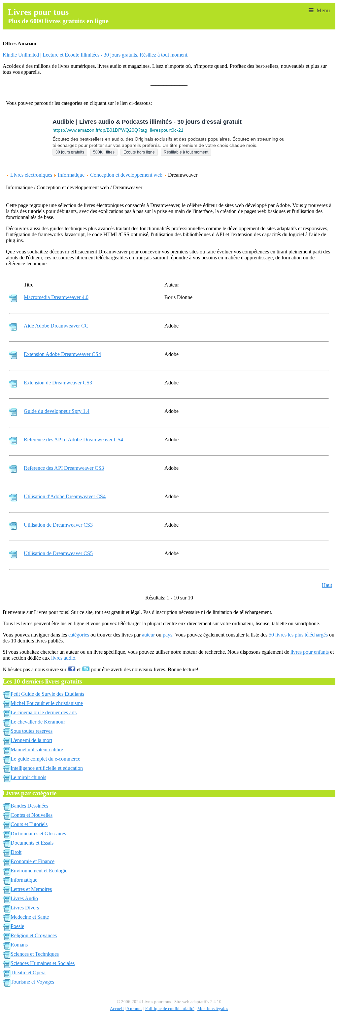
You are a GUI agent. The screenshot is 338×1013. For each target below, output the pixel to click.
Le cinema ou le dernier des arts (44, 712)
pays (167, 635)
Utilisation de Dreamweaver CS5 (58, 553)
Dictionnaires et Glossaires (38, 833)
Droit (16, 852)
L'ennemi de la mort (31, 740)
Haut (327, 585)
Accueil (117, 1008)
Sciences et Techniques (35, 954)
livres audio (63, 658)
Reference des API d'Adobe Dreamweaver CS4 (73, 439)
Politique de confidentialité (169, 1008)
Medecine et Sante (30, 917)
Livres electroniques (31, 175)
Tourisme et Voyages (32, 982)
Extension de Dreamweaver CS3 (58, 382)
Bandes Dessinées (29, 806)
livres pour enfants (309, 652)
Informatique (71, 175)
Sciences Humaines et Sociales (43, 963)
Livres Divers (25, 907)
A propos (134, 1008)
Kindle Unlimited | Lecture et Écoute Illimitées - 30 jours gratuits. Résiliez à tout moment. (95, 55)
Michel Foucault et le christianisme (47, 703)
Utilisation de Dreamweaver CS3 (58, 525)
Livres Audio (24, 898)
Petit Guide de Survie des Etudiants (47, 694)
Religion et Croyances (34, 935)
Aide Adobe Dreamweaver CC (56, 326)
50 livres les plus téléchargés (298, 635)
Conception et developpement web (126, 175)
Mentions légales (212, 1008)
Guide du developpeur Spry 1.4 (56, 411)
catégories (78, 635)
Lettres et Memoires (31, 889)
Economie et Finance (32, 861)
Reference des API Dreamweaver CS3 (64, 468)
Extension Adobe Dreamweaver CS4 (62, 354)
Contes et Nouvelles (31, 815)
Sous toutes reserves (31, 731)
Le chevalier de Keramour (38, 722)
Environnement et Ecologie (39, 870)
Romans (19, 944)
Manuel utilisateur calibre (37, 749)
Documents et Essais (32, 843)
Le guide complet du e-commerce (45, 759)
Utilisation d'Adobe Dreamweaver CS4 (65, 496)
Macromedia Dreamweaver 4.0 (56, 297)
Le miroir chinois (28, 777)
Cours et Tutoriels (29, 824)
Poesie (17, 926)
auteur (148, 635)
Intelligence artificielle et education (47, 768)
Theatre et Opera (28, 972)
